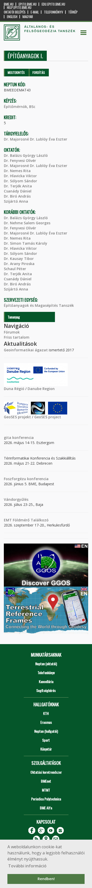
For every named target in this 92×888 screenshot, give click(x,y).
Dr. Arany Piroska (19, 263)
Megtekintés (16, 72)
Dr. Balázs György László (26, 155)
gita (7, 437)
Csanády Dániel (17, 191)
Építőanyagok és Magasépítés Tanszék (39, 305)
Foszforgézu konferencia (26, 478)
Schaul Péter (15, 268)
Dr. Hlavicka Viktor (20, 175)
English (12, 16)
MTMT (46, 790)
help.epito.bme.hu (19, 7)
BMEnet (46, 781)
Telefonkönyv (53, 12)
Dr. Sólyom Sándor (20, 180)
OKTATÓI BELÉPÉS (15, 12)
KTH (46, 713)
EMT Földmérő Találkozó (26, 520)
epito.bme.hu (28, 4)
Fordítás (38, 72)
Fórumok (12, 332)
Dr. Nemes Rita (17, 170)
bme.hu (9, 4)
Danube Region (41, 388)
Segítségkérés (46, 690)
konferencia (22, 437)
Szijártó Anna (16, 201)
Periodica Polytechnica (46, 798)
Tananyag (14, 317)
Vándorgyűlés (16, 499)
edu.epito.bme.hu (53, 4)
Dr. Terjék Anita (18, 186)
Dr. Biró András (17, 196)
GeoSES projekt (17, 416)
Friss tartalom (16, 337)
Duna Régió (14, 388)
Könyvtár (46, 749)
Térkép (73, 12)
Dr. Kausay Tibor (19, 258)
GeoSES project (47, 416)
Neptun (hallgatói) (46, 731)
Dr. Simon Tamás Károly (25, 243)
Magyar (27, 16)
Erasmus (46, 722)
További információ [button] (27, 866)
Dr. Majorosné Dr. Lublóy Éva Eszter (35, 139)
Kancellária (46, 681)
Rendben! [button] (46, 878)
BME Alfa (46, 807)
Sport (46, 740)
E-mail (35, 12)
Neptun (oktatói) (46, 663)
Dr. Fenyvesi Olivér (20, 160)
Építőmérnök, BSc (19, 106)
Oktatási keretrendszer (46, 772)
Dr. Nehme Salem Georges (27, 222)
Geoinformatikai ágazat (26, 350)
